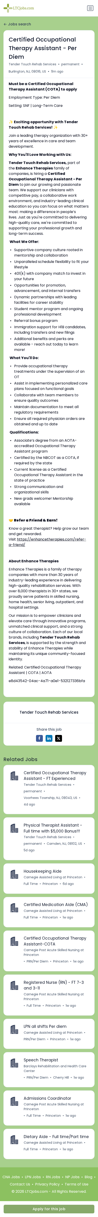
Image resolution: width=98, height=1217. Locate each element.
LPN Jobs (33, 1177)
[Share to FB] (39, 738)
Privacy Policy (47, 1184)
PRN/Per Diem (37, 961)
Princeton (50, 884)
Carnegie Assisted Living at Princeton (53, 877)
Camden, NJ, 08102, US (64, 843)
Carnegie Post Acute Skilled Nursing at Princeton (54, 952)
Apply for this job (49, 1209)
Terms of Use (76, 1184)
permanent (70, 64)
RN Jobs (53, 1177)
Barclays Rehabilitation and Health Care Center (55, 1068)
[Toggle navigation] (90, 8)
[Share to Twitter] (58, 738)
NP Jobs (72, 1177)
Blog (88, 1177)
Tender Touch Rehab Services (32, 64)
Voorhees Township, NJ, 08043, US (50, 798)
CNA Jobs (11, 1177)
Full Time (31, 884)
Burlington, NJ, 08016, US (27, 71)
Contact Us (20, 1184)
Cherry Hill (61, 1077)
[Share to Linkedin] (49, 738)
